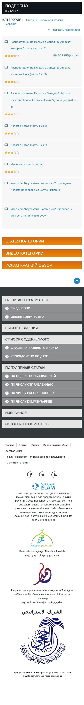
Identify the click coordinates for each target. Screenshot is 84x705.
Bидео (35, 445)
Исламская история (51, 20)
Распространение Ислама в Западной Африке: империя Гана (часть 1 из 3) (41, 45)
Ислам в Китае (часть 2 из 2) (29, 144)
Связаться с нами (17, 462)
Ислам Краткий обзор (55, 445)
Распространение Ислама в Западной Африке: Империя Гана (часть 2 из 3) (41, 71)
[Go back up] (77, 280)
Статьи (30, 20)
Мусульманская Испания (27, 164)
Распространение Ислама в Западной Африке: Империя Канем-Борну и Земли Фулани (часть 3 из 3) (43, 100)
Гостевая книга (13, 451)
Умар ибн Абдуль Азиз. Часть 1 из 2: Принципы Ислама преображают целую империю (41, 186)
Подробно (10, 23)
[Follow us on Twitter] (42, 474)
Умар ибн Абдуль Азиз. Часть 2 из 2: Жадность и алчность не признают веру (41, 212)
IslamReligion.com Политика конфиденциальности (36, 456)
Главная (9, 445)
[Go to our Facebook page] (30, 474)
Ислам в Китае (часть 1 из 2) (29, 125)
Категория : (12, 19)
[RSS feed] (54, 474)
